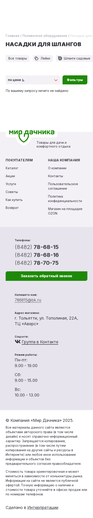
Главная (12, 36)
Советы (12, 192)
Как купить (14, 200)
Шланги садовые (77, 58)
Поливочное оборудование (44, 36)
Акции (10, 176)
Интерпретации (42, 507)
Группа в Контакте (40, 341)
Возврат (12, 208)
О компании (57, 168)
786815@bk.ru (28, 300)
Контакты (55, 176)
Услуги (11, 184)
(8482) (37, 247)
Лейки (45, 58)
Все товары (17, 58)
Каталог (12, 168)
